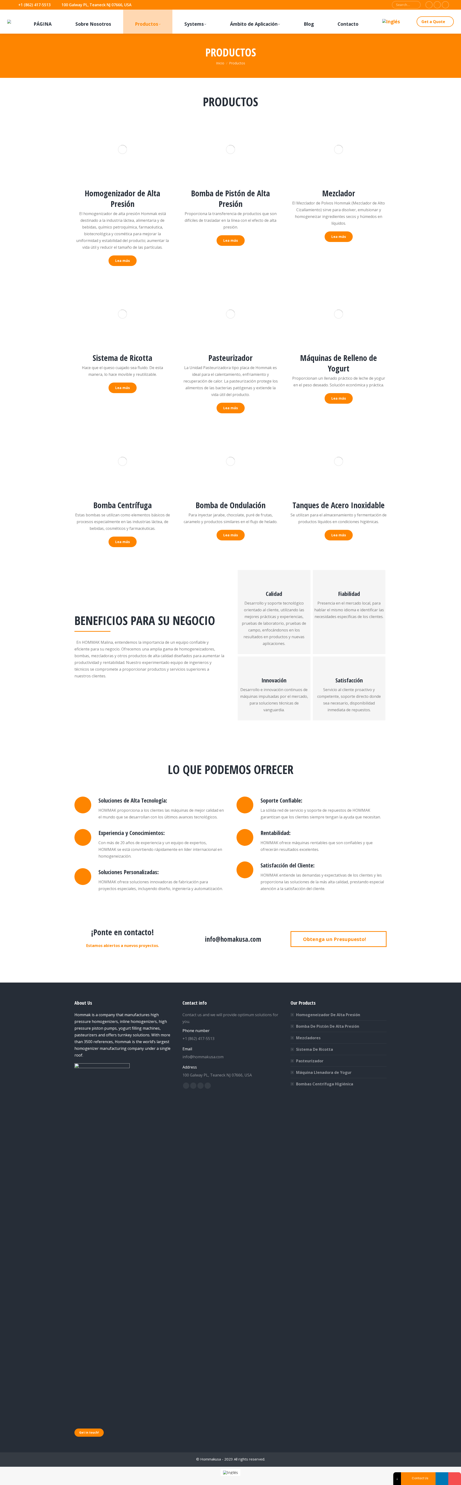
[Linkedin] (442, 1478)
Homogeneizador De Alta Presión (328, 1014)
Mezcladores (308, 1037)
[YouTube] (454, 1478)
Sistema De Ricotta (314, 1049)
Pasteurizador (309, 1061)
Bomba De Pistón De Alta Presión (327, 1026)
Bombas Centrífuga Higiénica (324, 1084)
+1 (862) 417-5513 (34, 4)
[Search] (415, 5)
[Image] (122, 149)
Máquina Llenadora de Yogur (324, 1072)
